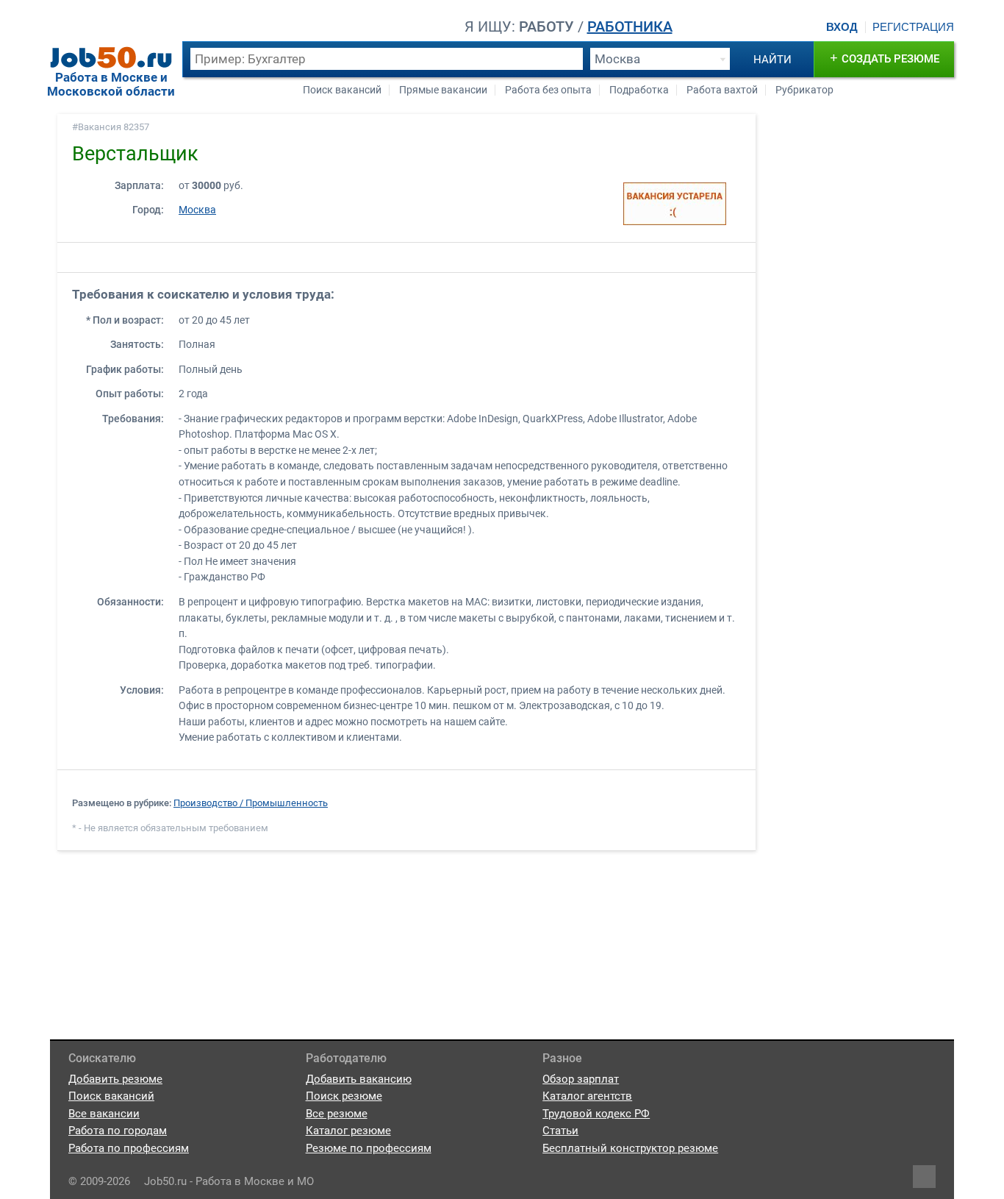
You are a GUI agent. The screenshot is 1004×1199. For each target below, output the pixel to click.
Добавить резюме (115, 1079)
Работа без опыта (548, 90)
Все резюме (336, 1113)
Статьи (560, 1130)
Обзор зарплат (580, 1079)
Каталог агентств (587, 1096)
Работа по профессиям (128, 1148)
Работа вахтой (722, 90)
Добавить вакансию (359, 1079)
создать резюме (884, 57)
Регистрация (913, 27)
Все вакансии (104, 1113)
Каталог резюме (348, 1130)
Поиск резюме (344, 1096)
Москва (197, 210)
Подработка (639, 90)
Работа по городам (117, 1130)
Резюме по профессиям (368, 1148)
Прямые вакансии (443, 90)
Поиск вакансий (342, 90)
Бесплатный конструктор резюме (630, 1148)
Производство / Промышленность (250, 802)
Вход (842, 27)
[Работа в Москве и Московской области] (111, 57)
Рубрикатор (804, 90)
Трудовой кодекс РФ (596, 1113)
